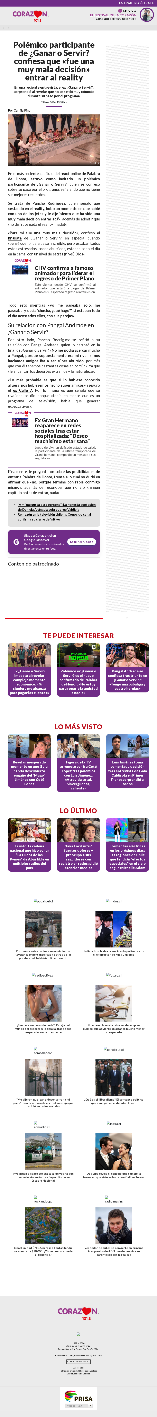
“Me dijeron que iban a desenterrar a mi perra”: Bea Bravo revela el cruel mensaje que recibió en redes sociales (43, 1102)
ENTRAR (125, 3)
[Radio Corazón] (30, 16)
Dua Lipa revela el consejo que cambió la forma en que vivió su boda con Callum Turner (114, 1175)
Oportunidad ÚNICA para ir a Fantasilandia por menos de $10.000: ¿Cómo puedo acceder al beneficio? (43, 1251)
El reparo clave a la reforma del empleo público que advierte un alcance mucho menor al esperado (114, 1028)
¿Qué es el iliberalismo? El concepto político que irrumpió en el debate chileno (114, 1100)
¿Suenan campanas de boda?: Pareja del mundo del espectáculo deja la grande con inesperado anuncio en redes (43, 1028)
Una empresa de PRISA (78, 1396)
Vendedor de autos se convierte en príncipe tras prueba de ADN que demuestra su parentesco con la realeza (113, 1251)
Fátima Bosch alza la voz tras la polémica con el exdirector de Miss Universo (113, 952)
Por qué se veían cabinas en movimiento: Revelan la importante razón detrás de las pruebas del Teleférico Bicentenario (43, 954)
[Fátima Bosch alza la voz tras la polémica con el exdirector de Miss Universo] (113, 929)
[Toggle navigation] (6, 28)
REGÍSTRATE (144, 3)
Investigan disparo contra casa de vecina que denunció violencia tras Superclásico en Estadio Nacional (43, 1177)
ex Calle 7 (22, 390)
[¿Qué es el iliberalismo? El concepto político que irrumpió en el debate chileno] (113, 1077)
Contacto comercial (78, 1362)
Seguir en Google (81, 541)
